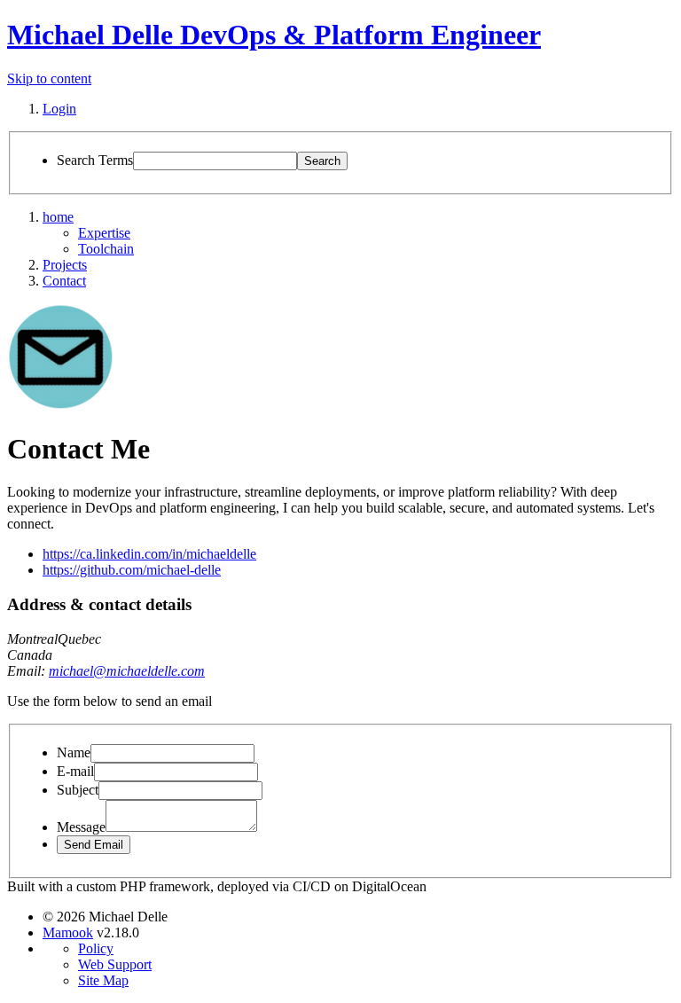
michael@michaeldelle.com (127, 670)
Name (73, 752)
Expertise (104, 232)
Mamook (68, 932)
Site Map (103, 980)
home (58, 216)
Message (81, 827)
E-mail (75, 771)
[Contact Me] (60, 404)
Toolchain (106, 248)
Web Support (115, 964)
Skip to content (49, 78)
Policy (96, 948)
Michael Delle (274, 35)
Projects (65, 264)
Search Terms (95, 160)
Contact (64, 280)
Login (59, 108)
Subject (77, 789)
